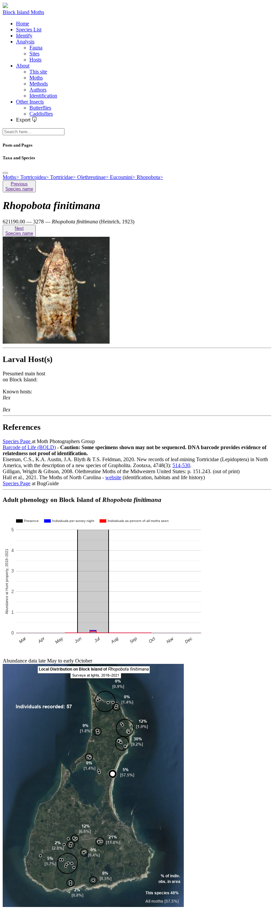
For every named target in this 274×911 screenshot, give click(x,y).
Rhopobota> (150, 177)
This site (38, 71)
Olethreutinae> (93, 177)
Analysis (25, 41)
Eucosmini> (123, 177)
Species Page (17, 441)
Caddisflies (41, 114)
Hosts (35, 59)
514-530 (181, 465)
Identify (24, 35)
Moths (36, 77)
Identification (43, 96)
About (22, 65)
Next (19, 231)
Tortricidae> (63, 177)
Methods (38, 83)
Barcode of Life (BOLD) (29, 447)
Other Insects (30, 102)
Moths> (11, 177)
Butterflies (40, 108)
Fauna (35, 47)
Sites (34, 53)
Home (22, 23)
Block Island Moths (23, 12)
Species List (28, 29)
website (113, 477)
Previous (19, 186)
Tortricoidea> (35, 177)
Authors (37, 90)
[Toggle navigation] (5, 173)
